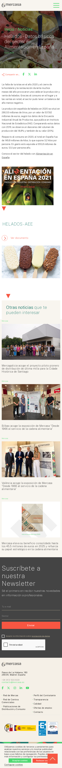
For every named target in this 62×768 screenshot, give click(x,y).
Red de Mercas (10, 695)
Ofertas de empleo (43, 708)
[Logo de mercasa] (9, 728)
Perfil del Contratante (45, 695)
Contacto (38, 712)
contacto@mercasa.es (13, 682)
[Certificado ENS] (53, 728)
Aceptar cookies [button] (20, 760)
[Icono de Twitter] (8, 688)
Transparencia (41, 699)
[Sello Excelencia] (42, 728)
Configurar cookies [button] (13, 764)
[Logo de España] (25, 728)
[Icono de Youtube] (27, 688)
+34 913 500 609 (11, 680)
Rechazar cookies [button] (43, 761)
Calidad (37, 704)
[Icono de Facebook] (3, 688)
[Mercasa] (11, 6)
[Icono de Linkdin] (21, 688)
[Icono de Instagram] (15, 688)
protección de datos (41, 636)
